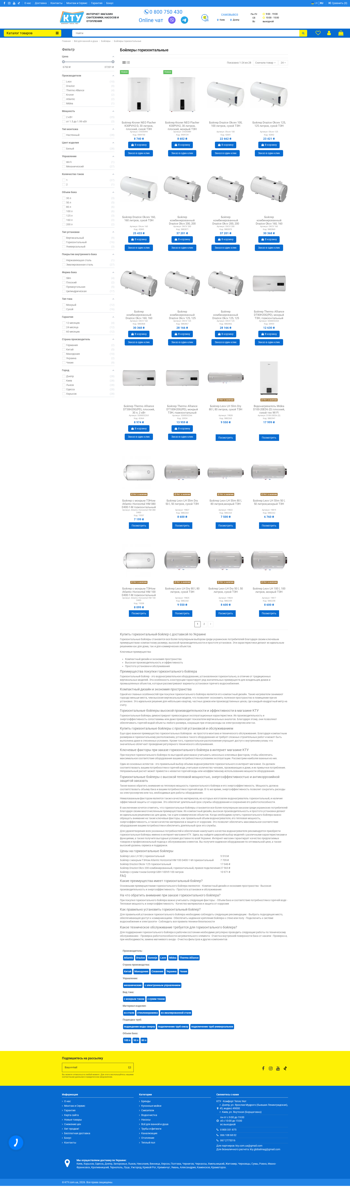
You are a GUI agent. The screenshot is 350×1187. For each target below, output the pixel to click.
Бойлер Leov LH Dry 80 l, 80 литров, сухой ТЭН (182, 590)
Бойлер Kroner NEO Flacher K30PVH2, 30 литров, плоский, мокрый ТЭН (182, 126)
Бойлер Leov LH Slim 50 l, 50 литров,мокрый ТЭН (269, 502)
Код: (135, 135)
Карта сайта (71, 1115)
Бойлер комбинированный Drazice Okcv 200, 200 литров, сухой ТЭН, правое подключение (226, 223)
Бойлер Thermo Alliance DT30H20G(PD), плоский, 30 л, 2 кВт (139, 409)
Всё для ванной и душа (154, 1124)
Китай (127, 971)
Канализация (149, 1133)
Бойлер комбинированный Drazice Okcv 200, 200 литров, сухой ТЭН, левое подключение (182, 223)
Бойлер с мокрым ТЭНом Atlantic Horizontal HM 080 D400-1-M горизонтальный (139, 504)
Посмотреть (225, 437)
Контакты (56, 3)
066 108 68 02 (228, 1135)
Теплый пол (148, 1142)
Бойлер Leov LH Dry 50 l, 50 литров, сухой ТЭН (226, 590)
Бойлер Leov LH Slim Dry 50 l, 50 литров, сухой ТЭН (182, 502)
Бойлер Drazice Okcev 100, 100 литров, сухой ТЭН (225, 124)
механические (133, 985)
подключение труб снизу (173, 1026)
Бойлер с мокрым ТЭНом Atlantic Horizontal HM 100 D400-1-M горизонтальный (139, 592)
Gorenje (152, 957)
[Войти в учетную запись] (329, 33)
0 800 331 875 (228, 1129)
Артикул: (134, 132)
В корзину (141, 144)
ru (321, 3)
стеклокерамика (147, 1012)
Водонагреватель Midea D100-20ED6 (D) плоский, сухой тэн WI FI (269, 409)
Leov (163, 957)
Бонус (109, 3)
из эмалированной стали (176, 1012)
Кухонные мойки (151, 1105)
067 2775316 (227, 1140)
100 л (127, 1040)
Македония (141, 971)
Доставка (41, 3)
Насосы (146, 1119)
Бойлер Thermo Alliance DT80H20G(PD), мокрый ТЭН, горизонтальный (269, 315)
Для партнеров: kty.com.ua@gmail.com (239, 1145)
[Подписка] (129, 1067)
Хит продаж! (71, 1128)
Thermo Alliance (189, 957)
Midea (172, 957)
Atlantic (128, 957)
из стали (129, 1012)
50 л (135, 1040)
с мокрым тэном (134, 998)
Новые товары (73, 1119)
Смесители (147, 1110)
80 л (143, 1040)
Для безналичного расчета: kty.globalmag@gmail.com (248, 1149)
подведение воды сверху (139, 1026)
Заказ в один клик (139, 153)
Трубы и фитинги (151, 1128)
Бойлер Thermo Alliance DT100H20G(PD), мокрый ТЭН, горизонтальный (182, 409)
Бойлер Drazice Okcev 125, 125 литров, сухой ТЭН (269, 124)
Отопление (147, 1137)
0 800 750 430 (165, 12)
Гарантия (97, 3)
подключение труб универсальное (212, 1026)
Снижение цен (72, 1124)
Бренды (146, 1101)
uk (316, 3)
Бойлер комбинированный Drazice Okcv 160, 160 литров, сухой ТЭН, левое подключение (269, 223)
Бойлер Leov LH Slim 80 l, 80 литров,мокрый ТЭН (226, 502)
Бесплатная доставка (77, 1133)
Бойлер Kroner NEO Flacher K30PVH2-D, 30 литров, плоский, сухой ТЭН (139, 126)
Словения (157, 971)
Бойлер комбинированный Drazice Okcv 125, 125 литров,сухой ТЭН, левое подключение (182, 318)
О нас (28, 3)
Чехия (183, 971)
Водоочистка (149, 1115)
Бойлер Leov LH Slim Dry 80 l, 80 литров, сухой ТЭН (225, 407)
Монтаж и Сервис (77, 3)
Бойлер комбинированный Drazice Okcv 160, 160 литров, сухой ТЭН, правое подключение (139, 318)
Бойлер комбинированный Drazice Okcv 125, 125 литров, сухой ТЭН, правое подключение (226, 318)
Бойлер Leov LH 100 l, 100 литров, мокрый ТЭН (269, 590)
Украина (171, 971)
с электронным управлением (162, 985)
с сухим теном (156, 998)
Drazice (140, 957)
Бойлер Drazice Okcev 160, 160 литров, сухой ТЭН (138, 218)
